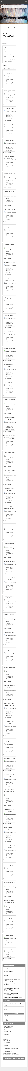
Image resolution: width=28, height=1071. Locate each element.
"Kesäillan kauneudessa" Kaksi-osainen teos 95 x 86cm (9, 902)
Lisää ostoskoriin (7, 104)
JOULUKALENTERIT (7, 1036)
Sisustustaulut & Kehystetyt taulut (9, 1053)
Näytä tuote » (9, 79)
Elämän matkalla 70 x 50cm (9, 435)
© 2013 (14, 1069)
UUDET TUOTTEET (7, 1051)
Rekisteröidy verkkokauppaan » (10, 1015)
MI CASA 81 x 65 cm (9, 315)
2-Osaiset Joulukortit (7, 1040)
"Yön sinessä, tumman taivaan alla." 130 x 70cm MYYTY (9, 791)
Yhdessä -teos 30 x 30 (9, 632)
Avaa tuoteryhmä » (9, 51)
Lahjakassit (5, 1045)
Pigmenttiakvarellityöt (9, 47)
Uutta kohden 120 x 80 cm (9, 561)
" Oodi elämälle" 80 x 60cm (9, 262)
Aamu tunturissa (9, 935)
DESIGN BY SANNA (7, 1031)
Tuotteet (3, 1)
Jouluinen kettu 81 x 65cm (9, 758)
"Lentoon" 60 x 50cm (9, 108)
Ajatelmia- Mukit (6, 1043)
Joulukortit (5, 1039)
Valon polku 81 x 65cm (9, 140)
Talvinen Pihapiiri (9, 949)
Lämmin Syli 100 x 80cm (9, 156)
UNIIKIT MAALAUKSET (8, 1026)
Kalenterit (5, 1037)
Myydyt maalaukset (9, 54)
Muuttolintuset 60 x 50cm (9, 124)
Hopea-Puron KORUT (7, 1050)
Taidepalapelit (6, 1034)
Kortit (4, 1047)
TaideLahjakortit (6, 1042)
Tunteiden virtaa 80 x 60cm (9, 348)
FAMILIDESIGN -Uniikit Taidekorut (10, 1048)
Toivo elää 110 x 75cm (9, 331)
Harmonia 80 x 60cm (9, 382)
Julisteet (5, 1032)
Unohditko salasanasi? (8, 1017)
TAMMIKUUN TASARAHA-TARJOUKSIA (11, 1054)
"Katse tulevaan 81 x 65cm (9, 209)
